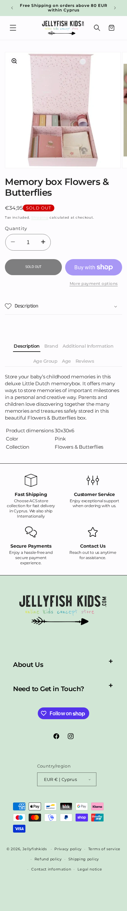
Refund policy (48, 859)
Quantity (16, 228)
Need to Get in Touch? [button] (48, 689)
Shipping (40, 217)
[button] (13, 28)
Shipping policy (83, 859)
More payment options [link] (94, 283)
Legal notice (90, 869)
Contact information (51, 869)
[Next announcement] (115, 8)
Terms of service (104, 849)
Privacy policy (68, 849)
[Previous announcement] (12, 8)
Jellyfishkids (34, 849)
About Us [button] (28, 665)
